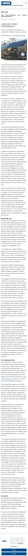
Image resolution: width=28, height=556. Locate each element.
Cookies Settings (14, 546)
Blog (19, 15)
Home (2, 15)
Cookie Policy (20, 543)
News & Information (11, 15)
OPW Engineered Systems (18, 35)
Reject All (14, 550)
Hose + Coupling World (10, 19)
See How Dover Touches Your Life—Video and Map (12, 5)
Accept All (14, 553)
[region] (14, 545)
